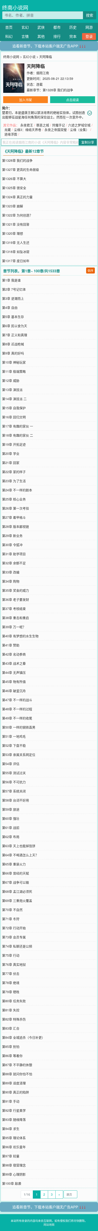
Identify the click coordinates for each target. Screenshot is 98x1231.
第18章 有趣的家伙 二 (17, 435)
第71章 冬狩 (10, 918)
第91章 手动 (10, 1101)
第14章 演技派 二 (14, 398)
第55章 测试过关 (14, 772)
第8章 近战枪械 (13, 344)
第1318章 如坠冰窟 (15, 251)
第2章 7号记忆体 (14, 289)
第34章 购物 (10, 581)
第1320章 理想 (12, 233)
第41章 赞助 (10, 645)
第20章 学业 (10, 453)
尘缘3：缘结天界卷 (27, 129)
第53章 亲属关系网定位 (18, 754)
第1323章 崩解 (12, 206)
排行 (57, 36)
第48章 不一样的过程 (17, 709)
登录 (89, 36)
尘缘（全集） (79, 129)
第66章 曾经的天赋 (15, 873)
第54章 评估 (10, 763)
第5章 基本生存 (13, 316)
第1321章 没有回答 (15, 224)
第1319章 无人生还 (15, 242)
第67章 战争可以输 (15, 882)
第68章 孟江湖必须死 (17, 891)
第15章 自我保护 (14, 408)
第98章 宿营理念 (14, 1165)
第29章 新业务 (12, 535)
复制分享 (87, 142)
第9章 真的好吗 (13, 353)
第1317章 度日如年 (15, 260)
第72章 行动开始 (14, 928)
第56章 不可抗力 (14, 782)
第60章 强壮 (10, 818)
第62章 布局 (10, 836)
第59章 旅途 (10, 809)
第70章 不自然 (12, 909)
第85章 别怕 (10, 1046)
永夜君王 (26, 125)
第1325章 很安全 (14, 187)
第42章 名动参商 (14, 654)
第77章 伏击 (10, 973)
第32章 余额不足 (14, 563)
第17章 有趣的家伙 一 (17, 426)
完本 (73, 36)
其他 (41, 36)
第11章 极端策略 (14, 371)
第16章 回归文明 (14, 417)
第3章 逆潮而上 (13, 298)
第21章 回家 (10, 462)
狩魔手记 (58, 125)
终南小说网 (15, 7)
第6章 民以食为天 (14, 325)
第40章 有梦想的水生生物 (20, 636)
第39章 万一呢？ (14, 627)
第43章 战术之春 (14, 663)
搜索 (89, 15)
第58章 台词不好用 (15, 800)
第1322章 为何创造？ (17, 215)
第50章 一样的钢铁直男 (18, 727)
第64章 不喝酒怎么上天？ (20, 855)
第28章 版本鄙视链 (15, 526)
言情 (25, 36)
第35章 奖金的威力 (15, 590)
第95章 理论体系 (14, 1137)
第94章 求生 (10, 1128)
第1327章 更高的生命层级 (20, 169)
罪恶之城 (42, 125)
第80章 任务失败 (14, 1001)
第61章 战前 (10, 827)
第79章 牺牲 (10, 991)
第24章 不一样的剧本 (17, 490)
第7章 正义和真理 (14, 335)
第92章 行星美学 (14, 1110)
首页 (9, 27)
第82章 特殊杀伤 (14, 1019)
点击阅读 (72, 99)
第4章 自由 (10, 307)
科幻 (9, 36)
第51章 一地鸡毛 (14, 736)
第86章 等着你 (12, 1055)
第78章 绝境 (10, 982)
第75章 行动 (10, 955)
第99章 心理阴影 (14, 1174)
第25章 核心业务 (14, 499)
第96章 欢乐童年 (14, 1147)
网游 (89, 27)
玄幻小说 (29, 56)
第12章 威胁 (10, 380)
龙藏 (7, 129)
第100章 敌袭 (11, 1183)
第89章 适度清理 (14, 1083)
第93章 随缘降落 (14, 1119)
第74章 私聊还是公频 (17, 946)
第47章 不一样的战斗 (17, 699)
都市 (57, 27)
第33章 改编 (10, 572)
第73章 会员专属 (14, 937)
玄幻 (25, 27)
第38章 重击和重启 (15, 617)
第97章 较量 (10, 1156)
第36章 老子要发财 (15, 599)
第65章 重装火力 (14, 864)
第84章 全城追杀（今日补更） (23, 1037)
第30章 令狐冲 (12, 544)
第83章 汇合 (10, 1028)
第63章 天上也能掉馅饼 (18, 845)
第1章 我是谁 (11, 280)
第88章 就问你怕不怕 (17, 1074)
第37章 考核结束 (14, 608)
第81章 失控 (10, 1010)
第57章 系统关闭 (14, 791)
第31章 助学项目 (14, 554)
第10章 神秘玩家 (14, 362)
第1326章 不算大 (14, 178)
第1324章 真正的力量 (17, 197)
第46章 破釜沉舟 (14, 690)
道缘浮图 (10, 134)
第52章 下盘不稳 (14, 745)
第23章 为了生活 (14, 481)
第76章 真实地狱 (14, 964)
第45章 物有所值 (14, 681)
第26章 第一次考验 (15, 508)
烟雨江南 (42, 72)
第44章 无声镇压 (14, 672)
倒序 (90, 270)
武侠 (41, 27)
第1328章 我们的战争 (58, 90)
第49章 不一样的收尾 (17, 718)
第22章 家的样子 (14, 471)
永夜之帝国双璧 (55, 129)
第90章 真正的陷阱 (15, 1092)
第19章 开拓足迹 (14, 444)
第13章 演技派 (12, 389)
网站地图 (49, 1224)
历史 (73, 27)
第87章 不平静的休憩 (17, 1064)
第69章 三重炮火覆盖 (17, 900)
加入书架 (25, 99)
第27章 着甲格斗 (14, 517)
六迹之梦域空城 (79, 125)
